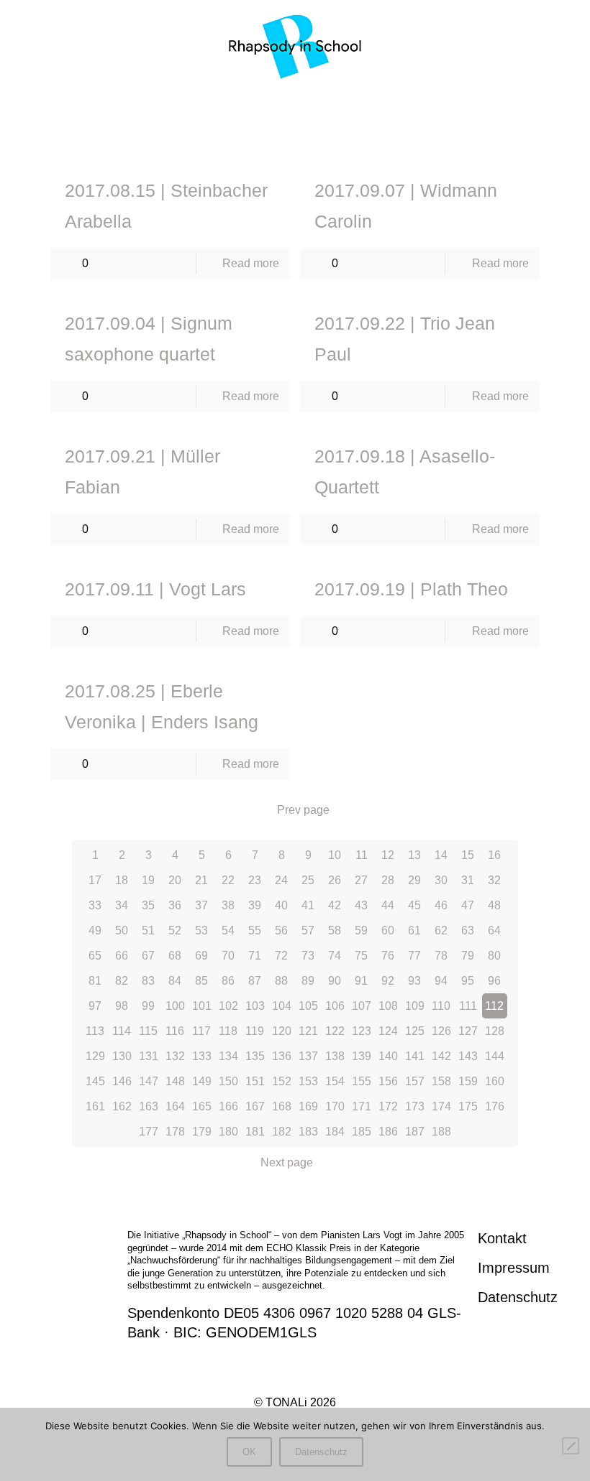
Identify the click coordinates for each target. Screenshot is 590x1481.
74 (334, 956)
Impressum (514, 1268)
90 (334, 981)
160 (494, 1081)
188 (441, 1131)
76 (387, 956)
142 (441, 1056)
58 (334, 930)
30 (441, 880)
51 (148, 930)
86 (228, 981)
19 (148, 880)
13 (414, 855)
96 (494, 981)
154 (335, 1081)
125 (415, 1031)
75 (361, 956)
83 (148, 981)
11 (361, 855)
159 (468, 1081)
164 (175, 1106)
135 (255, 1056)
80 (494, 956)
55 (254, 930)
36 (174, 905)
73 (307, 956)
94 (441, 981)
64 (494, 930)
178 (175, 1131)
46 (441, 905)
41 (307, 905)
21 (201, 880)
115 (148, 1031)
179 (202, 1131)
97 (94, 1006)
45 (414, 905)
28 (387, 880)
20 (174, 880)
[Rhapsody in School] (295, 46)
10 (334, 855)
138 (335, 1056)
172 (388, 1106)
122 (335, 1031)
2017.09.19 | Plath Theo (411, 589)
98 (121, 1006)
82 (121, 981)
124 (388, 1031)
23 (254, 880)
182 (281, 1131)
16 (494, 855)
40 (281, 905)
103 (255, 1006)
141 (415, 1056)
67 (148, 956)
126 (441, 1031)
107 (361, 1006)
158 (441, 1081)
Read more (250, 263)
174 (441, 1106)
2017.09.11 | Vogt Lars (155, 589)
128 (494, 1031)
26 (334, 880)
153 (308, 1081)
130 (122, 1056)
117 (201, 1031)
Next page (286, 1162)
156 (388, 1081)
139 (361, 1056)
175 (468, 1106)
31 (467, 880)
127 (468, 1031)
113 (95, 1031)
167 (255, 1106)
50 (121, 930)
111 (468, 1006)
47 (467, 905)
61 (414, 930)
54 (228, 930)
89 (307, 981)
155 (361, 1081)
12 (387, 855)
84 (174, 981)
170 (335, 1106)
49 (94, 930)
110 (441, 1006)
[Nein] (570, 1445)
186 (388, 1131)
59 (361, 930)
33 (94, 905)
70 (228, 956)
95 (467, 981)
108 (388, 1006)
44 (387, 905)
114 (121, 1031)
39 (254, 905)
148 (175, 1081)
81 (94, 981)
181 (255, 1131)
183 (308, 1131)
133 (202, 1056)
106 (335, 1006)
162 (122, 1106)
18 (121, 880)
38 (228, 905)
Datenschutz (518, 1297)
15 (467, 855)
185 (361, 1131)
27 (361, 880)
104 (281, 1006)
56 (281, 930)
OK (249, 1452)
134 (228, 1056)
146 (122, 1081)
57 (307, 930)
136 (281, 1056)
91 (361, 981)
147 (148, 1081)
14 (441, 855)
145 (95, 1081)
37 (201, 905)
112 (494, 1006)
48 (494, 905)
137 (308, 1056)
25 (307, 880)
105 (308, 1006)
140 (388, 1056)
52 (174, 930)
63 (467, 930)
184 (335, 1131)
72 (281, 956)
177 (148, 1131)
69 (201, 956)
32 (494, 880)
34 (121, 905)
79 (467, 956)
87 (254, 981)
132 (175, 1056)
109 (415, 1006)
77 (414, 956)
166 (228, 1106)
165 (202, 1106)
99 (148, 1006)
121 (308, 1031)
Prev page (303, 810)
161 (95, 1106)
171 (361, 1106)
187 (415, 1131)
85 (201, 981)
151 (255, 1081)
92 (387, 981)
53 (201, 930)
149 (202, 1081)
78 (441, 956)
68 (174, 956)
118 (228, 1031)
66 (121, 956)
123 (361, 1031)
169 (308, 1106)
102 (228, 1006)
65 (94, 956)
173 (415, 1106)
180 (228, 1131)
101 (202, 1006)
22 (228, 880)
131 (148, 1056)
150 (228, 1081)
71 (254, 956)
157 (415, 1081)
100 (175, 1006)
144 (494, 1056)
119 (254, 1031)
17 (94, 880)
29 (414, 880)
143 (468, 1056)
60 (387, 930)
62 (441, 930)
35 (148, 905)
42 (334, 905)
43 (361, 905)
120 (281, 1031)
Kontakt (502, 1238)
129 (95, 1056)
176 (494, 1106)
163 (148, 1106)
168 (281, 1106)
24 (281, 880)
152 (281, 1081)
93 (414, 981)
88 (281, 981)
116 (174, 1031)
